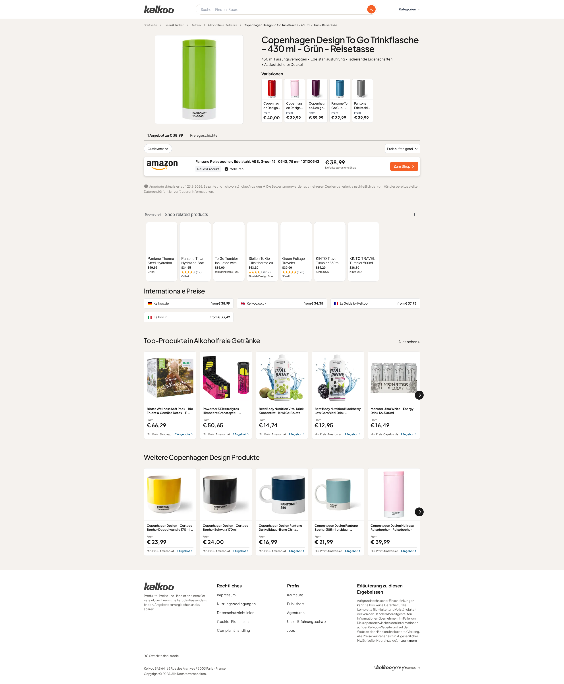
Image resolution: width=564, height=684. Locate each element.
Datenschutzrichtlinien (235, 612)
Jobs (291, 630)
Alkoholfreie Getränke (222, 25)
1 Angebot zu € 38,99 (165, 135)
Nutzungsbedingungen (236, 603)
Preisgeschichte (204, 135)
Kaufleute (295, 595)
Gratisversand (158, 149)
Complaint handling (233, 630)
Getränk (196, 25)
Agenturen (296, 612)
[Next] (419, 395)
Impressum (226, 595)
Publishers (295, 603)
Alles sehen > (409, 341)
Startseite (150, 25)
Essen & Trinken (174, 25)
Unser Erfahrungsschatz (306, 621)
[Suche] (371, 9)
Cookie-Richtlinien (233, 621)
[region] (340, 100)
